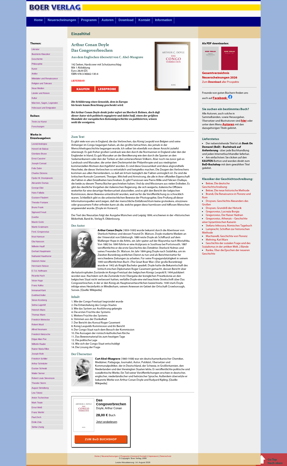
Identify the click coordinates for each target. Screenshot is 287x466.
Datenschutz (165, 456)
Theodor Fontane (40, 202)
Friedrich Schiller (39, 358)
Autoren (108, 20)
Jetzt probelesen (106, 421)
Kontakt (144, 20)
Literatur (35, 49)
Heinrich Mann (38, 310)
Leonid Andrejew (39, 144)
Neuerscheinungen (62, 20)
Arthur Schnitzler (39, 363)
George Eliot (37, 188)
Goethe (35, 217)
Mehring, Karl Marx (217, 239)
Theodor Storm (39, 383)
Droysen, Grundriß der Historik (224, 208)
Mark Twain (37, 402)
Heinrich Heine (38, 261)
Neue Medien (38, 88)
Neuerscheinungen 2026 (219, 77)
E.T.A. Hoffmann (39, 271)
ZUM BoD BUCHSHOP (101, 439)
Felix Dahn (37, 168)
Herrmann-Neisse (40, 266)
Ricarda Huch (38, 275)
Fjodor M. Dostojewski (42, 178)
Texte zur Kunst (39, 121)
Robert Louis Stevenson (43, 378)
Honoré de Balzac (40, 149)
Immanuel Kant (39, 290)
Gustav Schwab (39, 368)
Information (163, 20)
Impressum (153, 456)
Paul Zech (36, 417)
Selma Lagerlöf (39, 305)
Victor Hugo (37, 280)
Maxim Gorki (38, 222)
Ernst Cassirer (38, 158)
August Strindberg (40, 388)
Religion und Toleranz (42, 83)
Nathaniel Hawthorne (41, 256)
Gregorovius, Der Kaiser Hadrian (224, 215)
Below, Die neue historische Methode (227, 190)
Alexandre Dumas (40, 183)
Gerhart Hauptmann (41, 251)
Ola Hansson (38, 241)
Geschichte (37, 59)
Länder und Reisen (41, 93)
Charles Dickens (39, 173)
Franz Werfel (38, 412)
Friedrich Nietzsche (41, 334)
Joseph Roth (38, 354)
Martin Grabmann (40, 227)
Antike (34, 73)
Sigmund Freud (39, 212)
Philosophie (37, 64)
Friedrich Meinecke (41, 319)
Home (38, 20)
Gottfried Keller (39, 295)
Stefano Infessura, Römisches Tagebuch (229, 225)
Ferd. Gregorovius (40, 232)
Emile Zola (36, 422)
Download (126, 20)
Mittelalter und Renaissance (45, 78)
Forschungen (38, 126)
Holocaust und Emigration (44, 108)
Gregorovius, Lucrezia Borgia (222, 211)
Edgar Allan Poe (39, 339)
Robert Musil (38, 324)
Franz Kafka (37, 285)
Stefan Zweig (38, 427)
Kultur (34, 98)
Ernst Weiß (37, 407)
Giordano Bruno (39, 153)
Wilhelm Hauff (38, 246)
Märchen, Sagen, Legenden (45, 103)
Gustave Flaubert (40, 197)
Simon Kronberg (39, 300)
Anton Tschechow (40, 398)
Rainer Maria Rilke (40, 349)
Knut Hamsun (38, 236)
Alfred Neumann (39, 329)
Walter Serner (38, 373)
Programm (89, 20)
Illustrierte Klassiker (41, 54)
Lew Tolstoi (37, 393)
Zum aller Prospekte (220, 82)
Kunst (34, 69)
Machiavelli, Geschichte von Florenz (226, 236)
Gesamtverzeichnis (215, 73)
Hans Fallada (38, 193)
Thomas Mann (38, 315)
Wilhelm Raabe (39, 344)
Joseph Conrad (39, 163)
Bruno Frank (38, 207)
